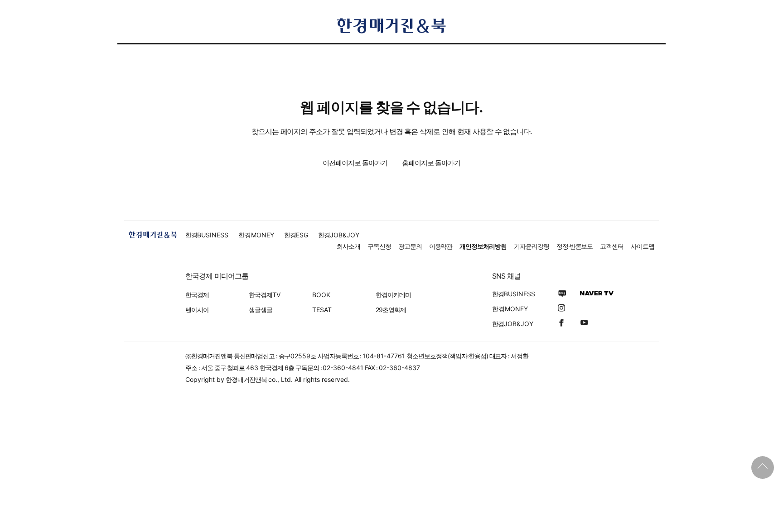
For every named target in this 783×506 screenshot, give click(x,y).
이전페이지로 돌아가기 (355, 163)
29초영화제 (391, 309)
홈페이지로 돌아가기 (431, 163)
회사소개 (348, 246)
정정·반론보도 (574, 246)
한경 (206, 235)
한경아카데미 (393, 295)
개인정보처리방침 (483, 246)
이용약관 (441, 246)
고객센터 (612, 246)
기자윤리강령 (531, 246)
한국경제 (197, 295)
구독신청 (379, 246)
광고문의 (410, 246)
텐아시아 (197, 309)
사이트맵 (642, 246)
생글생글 (260, 309)
